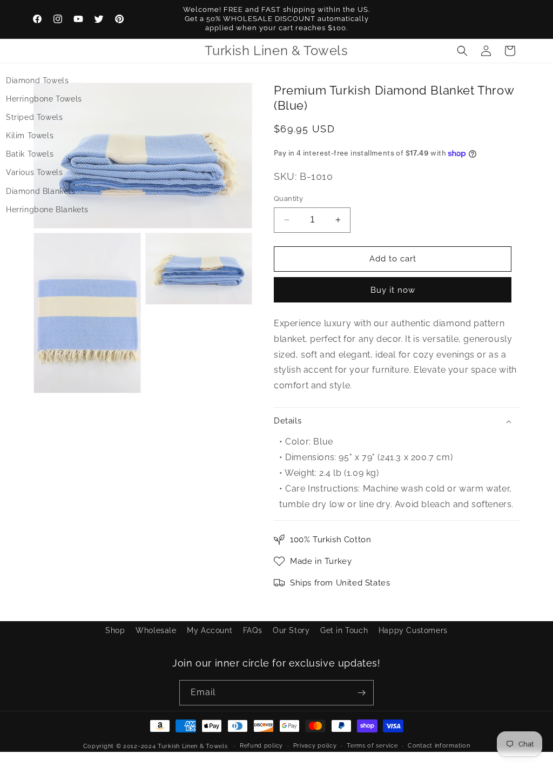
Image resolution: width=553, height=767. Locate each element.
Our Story (291, 630)
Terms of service (372, 745)
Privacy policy (315, 745)
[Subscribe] (361, 692)
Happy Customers (413, 630)
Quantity (288, 198)
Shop (115, 630)
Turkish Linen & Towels (192, 746)
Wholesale (156, 630)
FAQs (252, 630)
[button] (462, 51)
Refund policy (261, 745)
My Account (209, 630)
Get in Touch (344, 630)
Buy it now (392, 290)
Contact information (439, 745)
